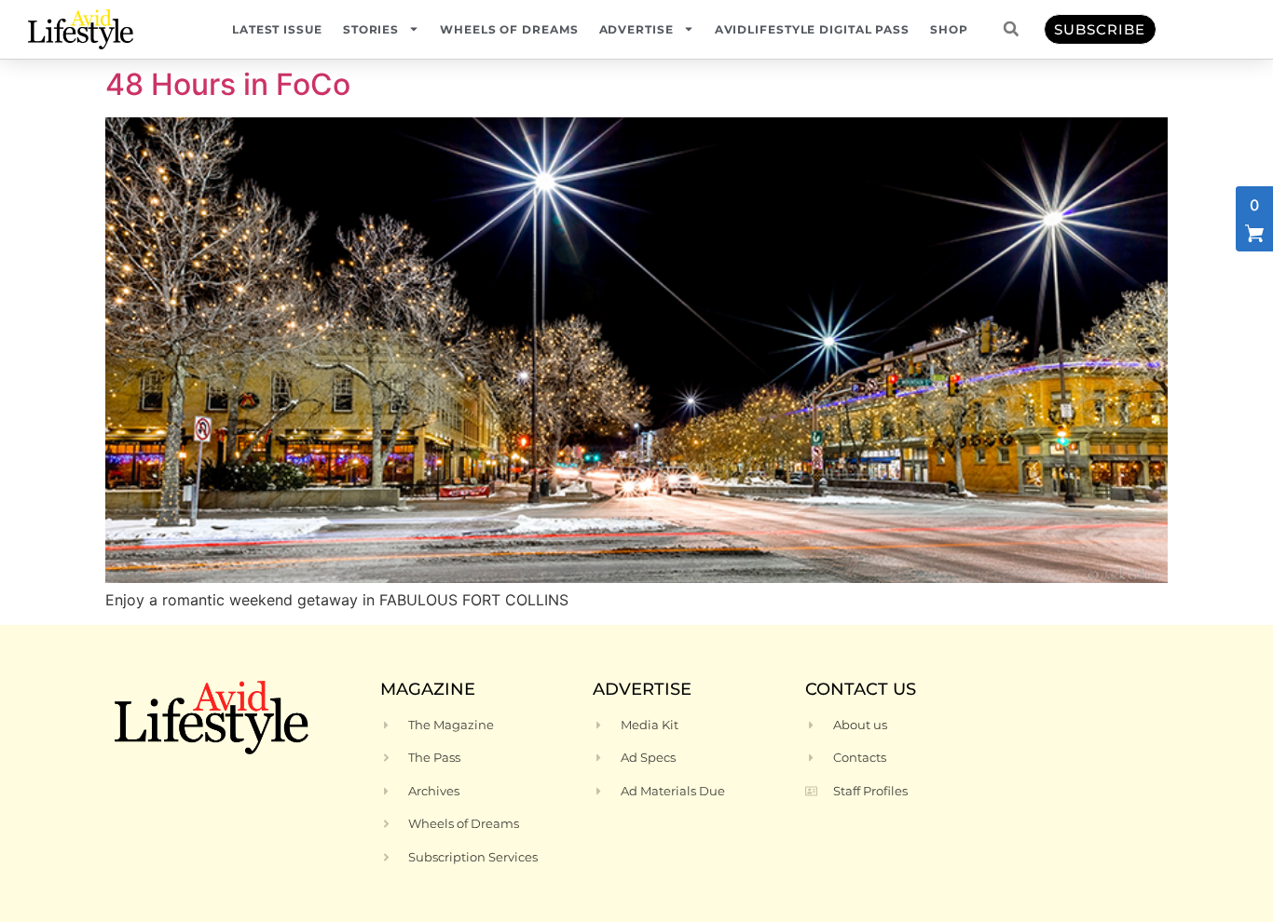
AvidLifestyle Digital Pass (812, 29)
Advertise (636, 29)
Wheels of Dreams (509, 29)
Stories (371, 29)
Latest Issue (277, 29)
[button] (1011, 29)
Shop (949, 29)
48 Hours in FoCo (227, 84)
